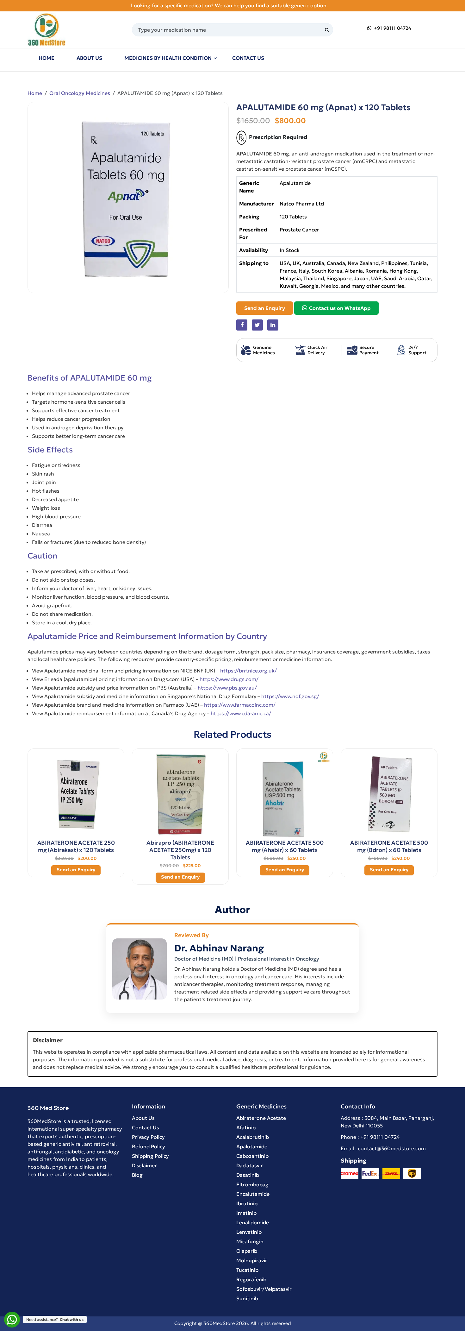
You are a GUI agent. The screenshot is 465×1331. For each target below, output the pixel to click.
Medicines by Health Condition (168, 58)
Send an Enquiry (264, 308)
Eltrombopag (252, 1184)
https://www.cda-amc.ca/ (241, 713)
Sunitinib (247, 1298)
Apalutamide (251, 1146)
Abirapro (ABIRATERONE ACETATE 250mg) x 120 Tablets (180, 850)
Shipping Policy (150, 1156)
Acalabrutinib (252, 1137)
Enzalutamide (253, 1194)
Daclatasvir (249, 1165)
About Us (89, 58)
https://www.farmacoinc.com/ (240, 705)
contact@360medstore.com (392, 1148)
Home (46, 58)
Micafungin (250, 1241)
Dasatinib (247, 1175)
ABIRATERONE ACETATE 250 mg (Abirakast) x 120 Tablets (76, 846)
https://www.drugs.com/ (229, 679)
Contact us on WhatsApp (339, 308)
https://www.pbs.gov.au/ (227, 687)
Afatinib (246, 1127)
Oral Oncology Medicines (79, 93)
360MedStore (219, 1323)
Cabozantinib (252, 1156)
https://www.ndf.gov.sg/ (290, 696)
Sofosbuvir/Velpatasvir (264, 1289)
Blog (137, 1175)
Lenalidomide (252, 1222)
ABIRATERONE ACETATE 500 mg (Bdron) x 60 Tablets (389, 846)
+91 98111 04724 (392, 28)
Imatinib (246, 1213)
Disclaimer (144, 1165)
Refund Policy (148, 1146)
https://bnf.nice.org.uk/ (248, 670)
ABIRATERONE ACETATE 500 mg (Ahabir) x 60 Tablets (285, 846)
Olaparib (246, 1251)
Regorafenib (251, 1279)
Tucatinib (247, 1270)
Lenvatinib (249, 1232)
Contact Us (248, 58)
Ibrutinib (246, 1203)
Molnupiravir (251, 1260)
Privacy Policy (148, 1137)
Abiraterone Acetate (261, 1118)
